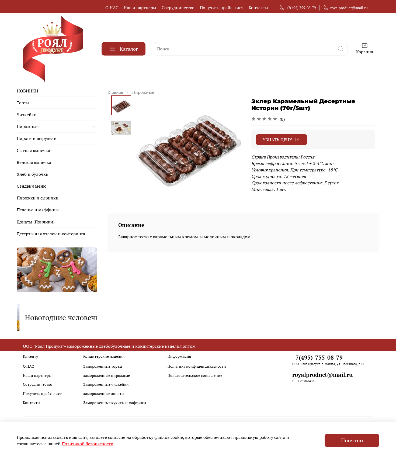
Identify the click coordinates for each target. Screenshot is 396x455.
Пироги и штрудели (37, 138)
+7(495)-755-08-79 (317, 357)
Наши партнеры (140, 8)
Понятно (352, 440)
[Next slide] (232, 145)
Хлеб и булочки (32, 174)
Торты (23, 103)
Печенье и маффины (38, 210)
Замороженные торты (102, 366)
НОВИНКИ (27, 91)
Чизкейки (27, 115)
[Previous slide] (144, 145)
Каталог (129, 49)
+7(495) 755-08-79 (301, 7)
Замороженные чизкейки (106, 384)
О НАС (111, 8)
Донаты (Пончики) (35, 222)
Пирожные (143, 92)
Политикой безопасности (87, 444)
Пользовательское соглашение (195, 375)
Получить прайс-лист (221, 8)
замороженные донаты (103, 393)
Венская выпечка (34, 162)
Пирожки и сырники (37, 198)
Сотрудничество (178, 8)
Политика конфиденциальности (197, 366)
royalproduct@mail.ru (349, 7)
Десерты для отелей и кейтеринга (51, 234)
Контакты (258, 8)
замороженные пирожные (106, 375)
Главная (115, 92)
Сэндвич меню (32, 186)
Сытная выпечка (33, 150)
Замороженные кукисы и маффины (114, 402)
